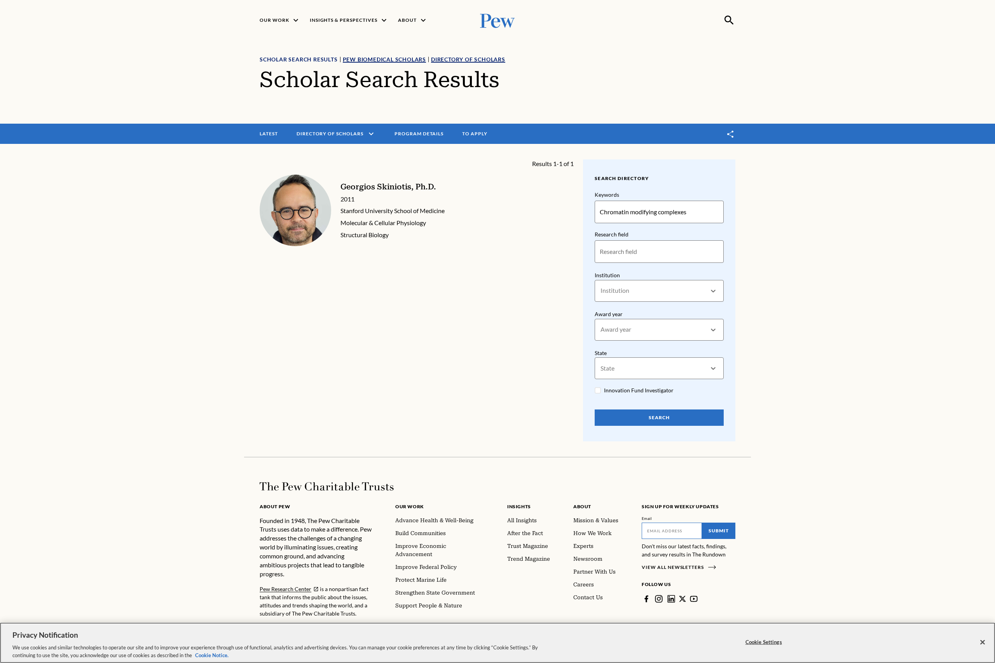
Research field (611, 234)
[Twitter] (682, 598)
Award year (609, 314)
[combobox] (601, 290)
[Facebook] (646, 599)
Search (659, 417)
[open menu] (371, 133)
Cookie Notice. (212, 655)
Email (647, 518)
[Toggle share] (730, 134)
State (601, 353)
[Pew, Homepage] (497, 20)
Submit (719, 531)
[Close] (982, 642)
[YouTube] (693, 599)
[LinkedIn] (671, 599)
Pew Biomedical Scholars (384, 59)
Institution (607, 275)
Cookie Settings (763, 642)
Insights (519, 506)
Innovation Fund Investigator (639, 390)
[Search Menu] (729, 20)
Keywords (607, 194)
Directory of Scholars (468, 59)
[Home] (327, 486)
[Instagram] (658, 599)
